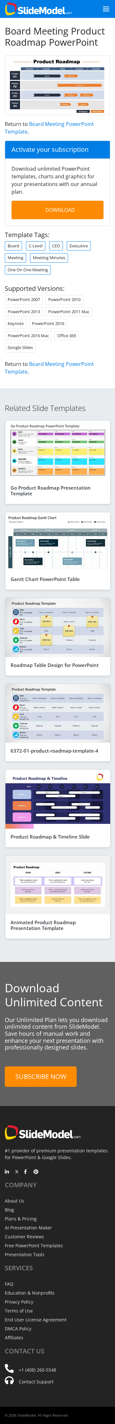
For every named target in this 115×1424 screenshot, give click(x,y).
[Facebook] (26, 1172)
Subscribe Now (40, 1076)
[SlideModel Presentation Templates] (38, 9)
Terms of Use (19, 1311)
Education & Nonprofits (30, 1293)
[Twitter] (16, 1172)
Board (13, 246)
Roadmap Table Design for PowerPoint (55, 665)
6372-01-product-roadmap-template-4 (54, 750)
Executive (79, 246)
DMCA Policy (18, 1329)
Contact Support (36, 1382)
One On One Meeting (28, 270)
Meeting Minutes (49, 257)
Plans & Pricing (21, 1219)
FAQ (9, 1284)
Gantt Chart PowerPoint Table (45, 579)
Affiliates (14, 1338)
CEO (56, 246)
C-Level (35, 246)
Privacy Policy (19, 1302)
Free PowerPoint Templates (34, 1245)
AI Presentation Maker (28, 1228)
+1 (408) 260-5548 (37, 1370)
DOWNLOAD (60, 209)
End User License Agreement (35, 1320)
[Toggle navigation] (103, 9)
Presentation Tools (24, 1254)
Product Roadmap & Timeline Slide (50, 836)
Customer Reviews (24, 1237)
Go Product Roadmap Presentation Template (51, 490)
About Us (14, 1201)
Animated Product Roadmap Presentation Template (43, 925)
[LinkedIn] (7, 1172)
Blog (9, 1210)
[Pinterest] (36, 1172)
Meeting (15, 257)
